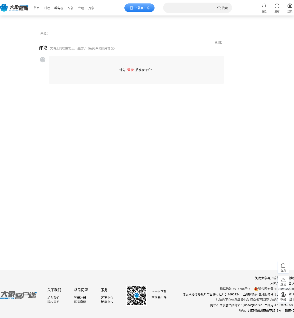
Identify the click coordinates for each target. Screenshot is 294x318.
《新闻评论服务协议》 (101, 48)
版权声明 (53, 301)
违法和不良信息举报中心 (232, 299)
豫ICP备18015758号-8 (235, 288)
